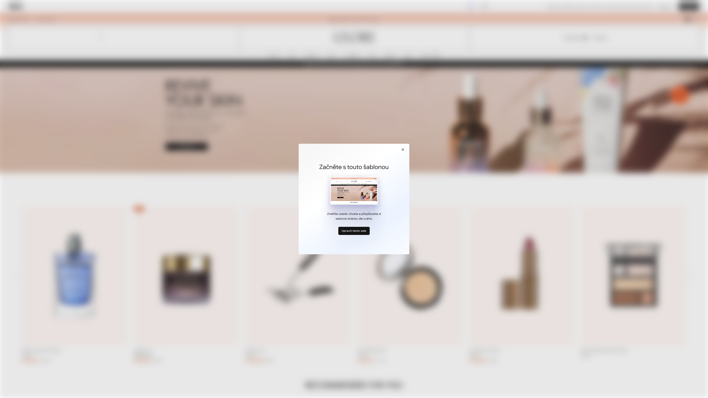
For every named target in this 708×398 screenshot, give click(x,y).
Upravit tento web (354, 231)
